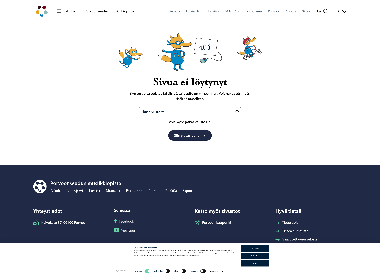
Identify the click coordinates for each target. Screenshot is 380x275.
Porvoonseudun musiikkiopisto (109, 11)
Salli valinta (255, 256)
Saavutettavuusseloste (300, 239)
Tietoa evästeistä (295, 230)
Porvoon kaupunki (216, 222)
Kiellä (255, 263)
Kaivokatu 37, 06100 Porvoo (63, 222)
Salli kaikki (255, 248)
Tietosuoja (290, 222)
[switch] (167, 271)
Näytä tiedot (214, 271)
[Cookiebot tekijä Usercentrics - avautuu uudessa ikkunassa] (121, 271)
